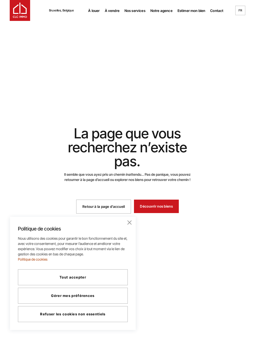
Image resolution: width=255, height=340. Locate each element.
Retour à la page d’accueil (103, 206)
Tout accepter (73, 277)
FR (240, 10)
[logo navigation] (20, 10)
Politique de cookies (33, 259)
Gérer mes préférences (72, 295)
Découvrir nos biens (156, 206)
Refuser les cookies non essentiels (72, 314)
